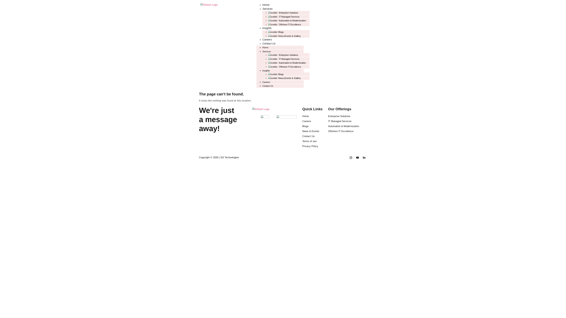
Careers (267, 39)
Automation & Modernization (292, 20)
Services (267, 8)
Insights (267, 28)
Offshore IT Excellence (289, 24)
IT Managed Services (289, 16)
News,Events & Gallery (289, 36)
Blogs (281, 32)
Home (265, 4)
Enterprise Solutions (288, 12)
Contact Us (268, 43)
